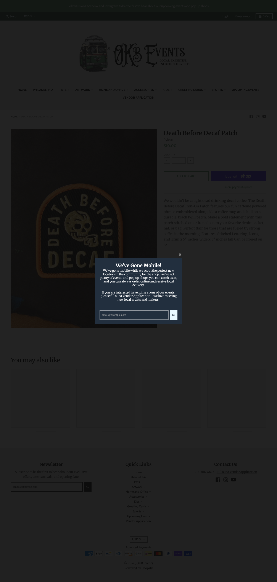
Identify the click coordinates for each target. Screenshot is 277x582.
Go (173, 314)
